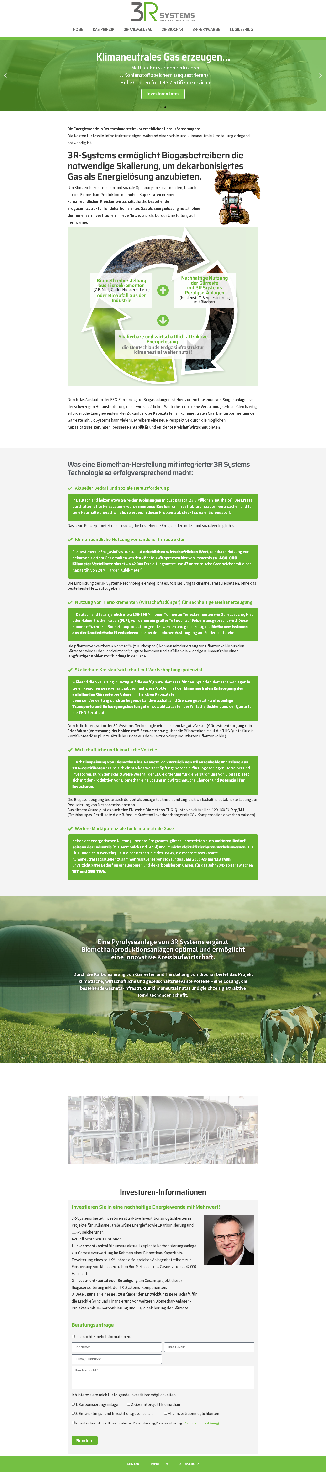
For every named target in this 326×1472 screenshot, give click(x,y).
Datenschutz (188, 1464)
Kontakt (134, 1464)
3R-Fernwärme (206, 29)
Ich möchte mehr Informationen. (103, 1336)
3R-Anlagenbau (138, 29)
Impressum (159, 1464)
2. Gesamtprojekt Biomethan (155, 1404)
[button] (5, 76)
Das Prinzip (103, 29)
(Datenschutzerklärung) (201, 1423)
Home (78, 29)
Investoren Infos (163, 94)
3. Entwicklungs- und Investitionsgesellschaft (114, 1413)
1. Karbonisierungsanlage (96, 1404)
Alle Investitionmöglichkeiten (193, 1413)
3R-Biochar (172, 29)
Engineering (241, 29)
